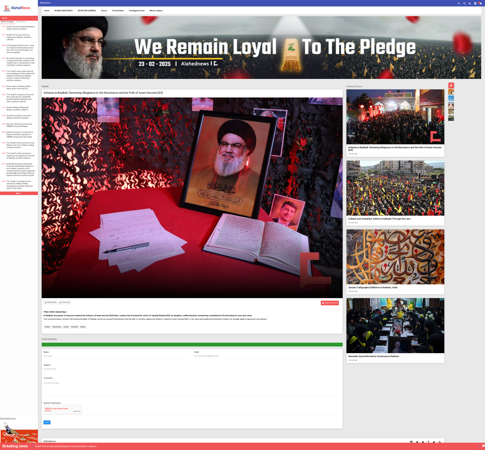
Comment (48, 378)
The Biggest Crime (136, 11)
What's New (21, 22)
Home (45, 86)
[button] (464, 4)
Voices (104, 11)
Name (46, 352)
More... (19, 193)
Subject (47, 365)
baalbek (82, 327)
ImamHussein (57, 327)
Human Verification (52, 403)
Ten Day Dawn (118, 11)
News (4, 18)
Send (47, 422)
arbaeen (66, 327)
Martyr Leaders (156, 11)
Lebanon (47, 327)
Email (196, 352)
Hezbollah (74, 327)
